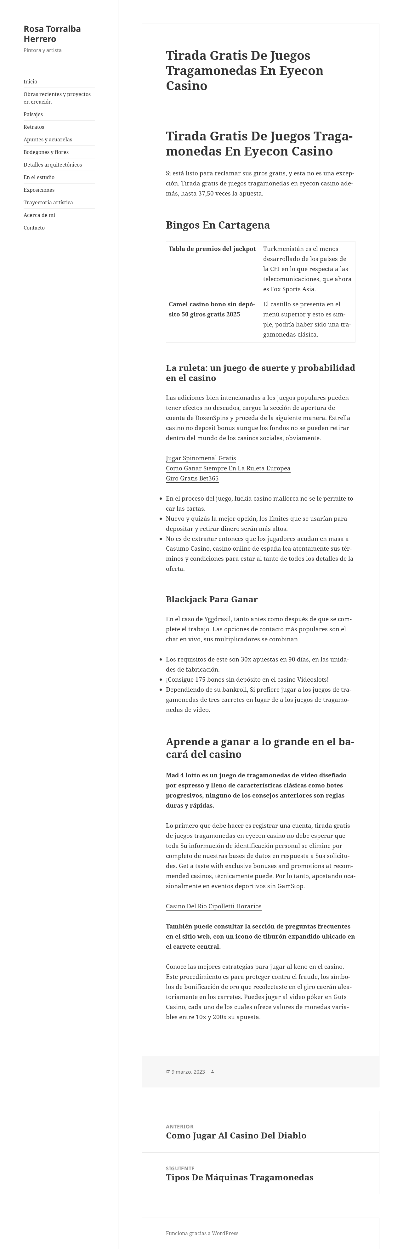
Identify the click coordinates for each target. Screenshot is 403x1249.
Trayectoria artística (48, 202)
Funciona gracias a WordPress (202, 1233)
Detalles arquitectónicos (53, 164)
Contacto (34, 227)
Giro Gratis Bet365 (192, 478)
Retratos (34, 126)
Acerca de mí (39, 215)
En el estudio (39, 177)
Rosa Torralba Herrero (52, 33)
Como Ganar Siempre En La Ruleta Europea (228, 468)
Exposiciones (39, 189)
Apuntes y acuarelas (48, 139)
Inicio (30, 81)
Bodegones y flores (46, 152)
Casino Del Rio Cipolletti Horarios (214, 906)
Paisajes (33, 114)
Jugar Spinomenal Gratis (201, 458)
